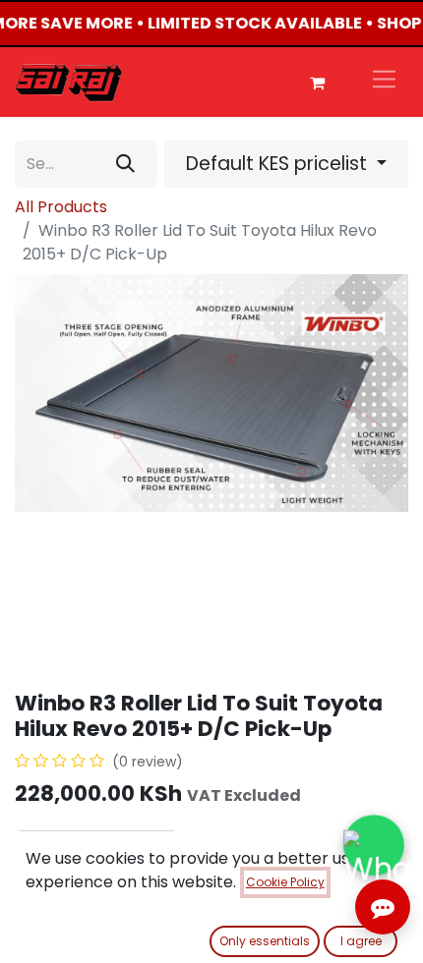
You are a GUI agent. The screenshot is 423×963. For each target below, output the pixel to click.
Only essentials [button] (264, 941)
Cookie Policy (285, 882)
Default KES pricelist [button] (279, 163)
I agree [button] (361, 941)
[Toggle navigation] (384, 82)
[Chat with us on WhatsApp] (373, 845)
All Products (61, 207)
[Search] (125, 164)
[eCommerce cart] (316, 82)
